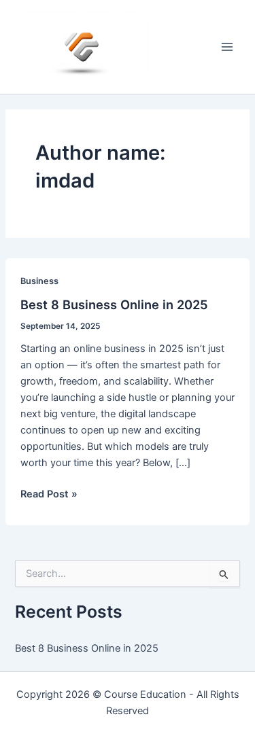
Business (39, 281)
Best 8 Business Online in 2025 (114, 304)
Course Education (145, 694)
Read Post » (49, 494)
